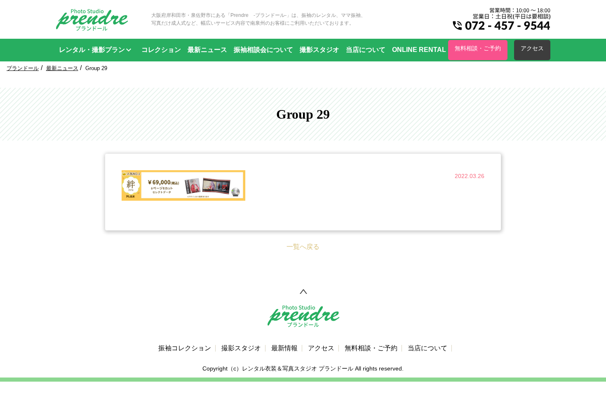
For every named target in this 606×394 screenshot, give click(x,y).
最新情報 (284, 348)
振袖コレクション (184, 348)
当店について (365, 49)
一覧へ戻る (303, 246)
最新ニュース (207, 49)
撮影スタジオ (319, 49)
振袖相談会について (263, 49)
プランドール (23, 68)
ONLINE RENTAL (419, 49)
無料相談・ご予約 (478, 48)
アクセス (532, 48)
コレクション (161, 49)
